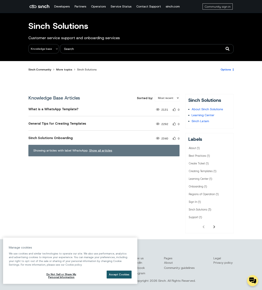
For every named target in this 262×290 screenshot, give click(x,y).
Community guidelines (179, 268)
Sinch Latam (200, 121)
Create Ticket (197, 163)
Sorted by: (145, 98)
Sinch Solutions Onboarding (50, 138)
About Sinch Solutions (207, 109)
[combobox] (147, 48)
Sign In (193, 202)
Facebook (138, 268)
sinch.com (173, 6)
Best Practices (197, 155)
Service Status (121, 6)
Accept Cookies (119, 274)
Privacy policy (223, 263)
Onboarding (196, 186)
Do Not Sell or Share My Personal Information (61, 276)
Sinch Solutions (198, 209)
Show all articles (100, 150)
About (192, 148)
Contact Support (148, 6)
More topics (64, 69)
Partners (80, 6)
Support (193, 217)
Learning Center (203, 115)
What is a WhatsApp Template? (53, 109)
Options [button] (226, 69)
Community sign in (218, 6)
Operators (98, 6)
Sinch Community (39, 6)
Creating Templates (201, 171)
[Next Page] (214, 226)
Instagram (138, 273)
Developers (62, 6)
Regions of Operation (202, 194)
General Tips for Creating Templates (57, 123)
